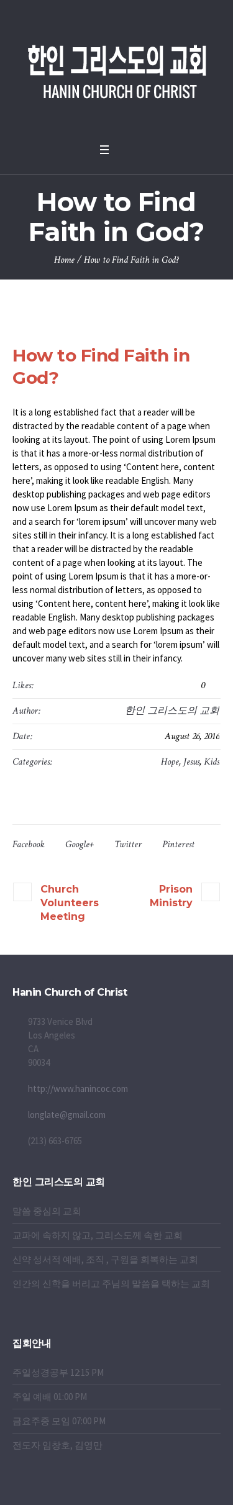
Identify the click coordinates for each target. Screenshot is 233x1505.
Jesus (191, 761)
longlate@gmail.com (67, 1115)
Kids (211, 761)
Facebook (28, 844)
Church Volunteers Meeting (69, 902)
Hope (170, 761)
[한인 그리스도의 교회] (117, 68)
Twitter (128, 844)
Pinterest (178, 844)
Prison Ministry (171, 896)
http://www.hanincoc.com (78, 1088)
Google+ (79, 844)
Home (64, 259)
